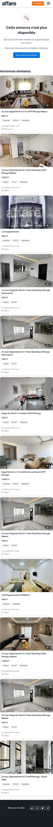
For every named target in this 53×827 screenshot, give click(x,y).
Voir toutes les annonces (26, 55)
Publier (39, 3)
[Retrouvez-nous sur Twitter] (43, 808)
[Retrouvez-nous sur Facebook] (48, 808)
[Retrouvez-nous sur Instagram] (37, 808)
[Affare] (9, 3)
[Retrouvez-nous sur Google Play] (32, 808)
